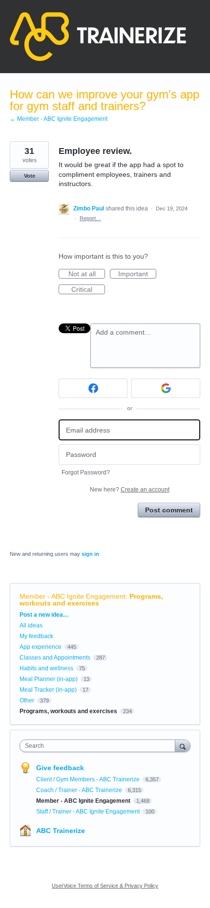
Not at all (86, 274)
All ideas (31, 625)
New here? (129, 489)
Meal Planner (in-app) (49, 679)
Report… (90, 218)
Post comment (169, 510)
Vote (29, 176)
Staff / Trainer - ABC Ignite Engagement (88, 811)
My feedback (36, 636)
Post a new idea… (44, 614)
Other (27, 700)
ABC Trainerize (60, 830)
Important (137, 274)
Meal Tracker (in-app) (48, 689)
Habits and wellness (46, 668)
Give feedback (60, 768)
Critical (88, 289)
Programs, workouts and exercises (91, 599)
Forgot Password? (86, 472)
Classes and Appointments (55, 657)
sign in (90, 554)
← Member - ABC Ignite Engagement (58, 118)
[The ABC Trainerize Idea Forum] (98, 36)
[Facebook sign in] (93, 388)
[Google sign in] (165, 388)
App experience (41, 646)
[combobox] (99, 745)
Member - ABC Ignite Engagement (73, 596)
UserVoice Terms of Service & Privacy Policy (105, 886)
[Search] (182, 745)
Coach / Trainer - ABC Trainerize (80, 790)
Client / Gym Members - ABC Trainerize (88, 779)
